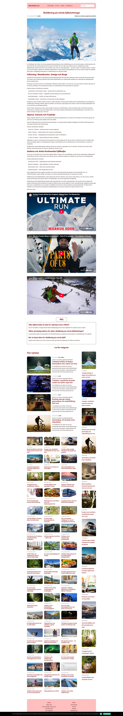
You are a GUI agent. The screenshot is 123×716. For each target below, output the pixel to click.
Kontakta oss (69, 5)
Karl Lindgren (61, 357)
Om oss (57, 5)
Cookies (62, 5)
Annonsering (50, 5)
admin (39, 16)
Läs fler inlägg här (61, 348)
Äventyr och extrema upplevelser (83, 16)
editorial (94, 16)
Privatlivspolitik (107, 713)
